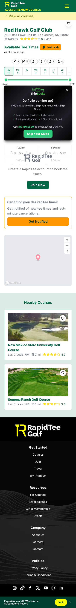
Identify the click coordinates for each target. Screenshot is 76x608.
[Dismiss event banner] (70, 602)
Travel (38, 468)
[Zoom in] (67, 239)
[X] (38, 587)
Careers (38, 542)
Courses (38, 454)
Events (38, 516)
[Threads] (53, 587)
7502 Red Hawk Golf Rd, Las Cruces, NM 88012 (36, 35)
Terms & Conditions (38, 575)
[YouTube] (45, 587)
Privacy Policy (38, 568)
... (69, 71)
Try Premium (38, 475)
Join (38, 461)
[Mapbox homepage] (13, 283)
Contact (38, 549)
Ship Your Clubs (38, 134)
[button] (67, 6)
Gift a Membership (38, 509)
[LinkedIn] (61, 587)
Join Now (38, 185)
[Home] (38, 430)
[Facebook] (30, 587)
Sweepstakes (38, 501)
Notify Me (53, 47)
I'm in (61, 602)
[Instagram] (14, 587)
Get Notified (38, 221)
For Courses (38, 494)
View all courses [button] (21, 16)
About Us (38, 535)
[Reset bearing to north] (67, 251)
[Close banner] (67, 90)
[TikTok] (22, 587)
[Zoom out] (67, 245)
